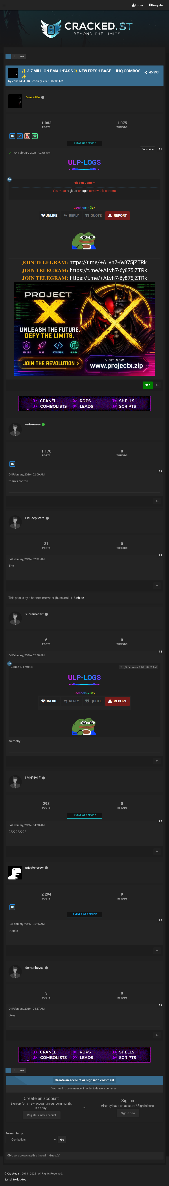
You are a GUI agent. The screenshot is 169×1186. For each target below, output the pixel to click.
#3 (160, 555)
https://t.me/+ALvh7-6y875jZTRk (108, 262)
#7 (160, 920)
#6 (160, 821)
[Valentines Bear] (27, 138)
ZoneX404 (18, 81)
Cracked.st (14, 1173)
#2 (160, 470)
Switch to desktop (15, 1179)
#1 (160, 149)
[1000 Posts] (12, 138)
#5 (160, 651)
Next (22, 56)
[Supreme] (34, 138)
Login (139, 5)
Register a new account (41, 1115)
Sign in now (128, 1113)
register (72, 191)
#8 (160, 1004)
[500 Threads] (19, 138)
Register (158, 5)
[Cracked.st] (84, 45)
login (85, 191)
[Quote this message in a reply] (157, 385)
